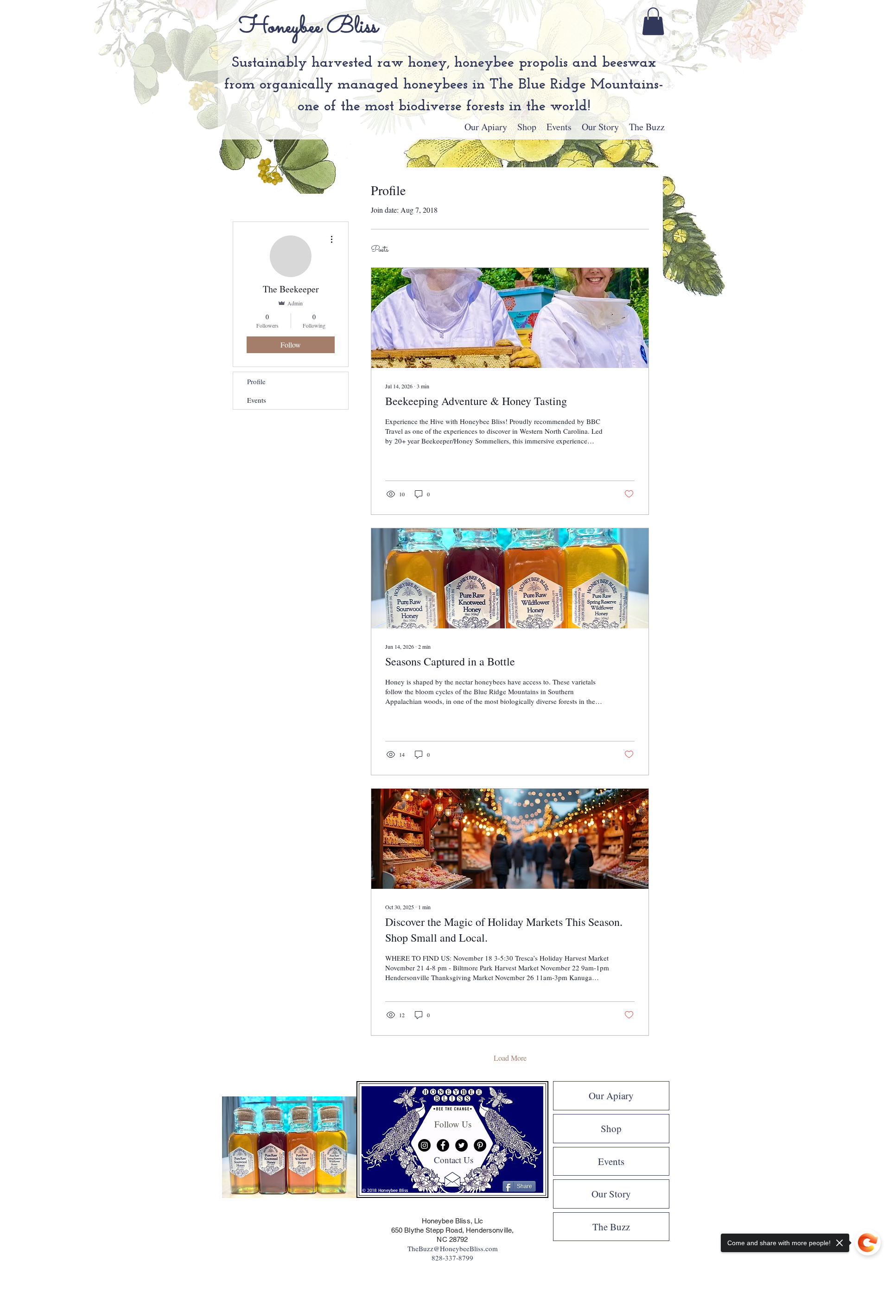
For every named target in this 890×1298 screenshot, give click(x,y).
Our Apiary (611, 1095)
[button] (653, 21)
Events (256, 400)
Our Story (611, 1193)
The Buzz (611, 1226)
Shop (611, 1128)
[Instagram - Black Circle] (424, 1145)
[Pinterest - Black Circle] (480, 1145)
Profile (256, 381)
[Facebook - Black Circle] (443, 1145)
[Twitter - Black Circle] (461, 1145)
